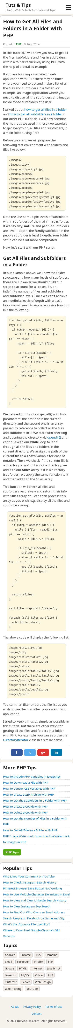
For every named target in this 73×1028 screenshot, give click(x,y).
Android (10, 955)
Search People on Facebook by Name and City (33, 918)
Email (8, 961)
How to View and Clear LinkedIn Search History (34, 900)
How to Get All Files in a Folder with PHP (30, 830)
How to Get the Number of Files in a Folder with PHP (35, 821)
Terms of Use (53, 1006)
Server (26, 982)
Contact (36, 1013)
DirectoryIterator (15, 740)
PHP (19, 44)
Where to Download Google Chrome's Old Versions (31, 933)
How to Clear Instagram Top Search (26, 906)
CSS (38, 955)
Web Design (43, 982)
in (56, 752)
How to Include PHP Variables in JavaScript (31, 776)
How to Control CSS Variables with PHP (29, 788)
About (15, 1006)
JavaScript (53, 968)
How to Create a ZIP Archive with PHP (28, 794)
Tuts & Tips (18, 5)
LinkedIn (10, 975)
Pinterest (11, 982)
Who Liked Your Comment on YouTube (29, 876)
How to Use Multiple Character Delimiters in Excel (36, 894)
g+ (43, 752)
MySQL (25, 975)
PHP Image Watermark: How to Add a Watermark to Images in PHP (36, 839)
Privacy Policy (32, 1006)
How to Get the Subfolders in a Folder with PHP (35, 800)
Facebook (23, 961)
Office (39, 975)
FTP (50, 961)
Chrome (25, 955)
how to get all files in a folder (45, 109)
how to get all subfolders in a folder (36, 114)
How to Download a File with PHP (25, 782)
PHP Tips (12, 852)
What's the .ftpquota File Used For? (26, 924)
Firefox (38, 961)
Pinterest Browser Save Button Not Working (32, 888)
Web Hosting (13, 989)
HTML (22, 968)
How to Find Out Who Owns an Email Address (34, 912)
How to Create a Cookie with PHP (25, 806)
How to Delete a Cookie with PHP (25, 812)
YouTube (32, 989)
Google (9, 968)
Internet (37, 968)
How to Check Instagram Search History (29, 882)
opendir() (54, 437)
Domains (51, 955)
